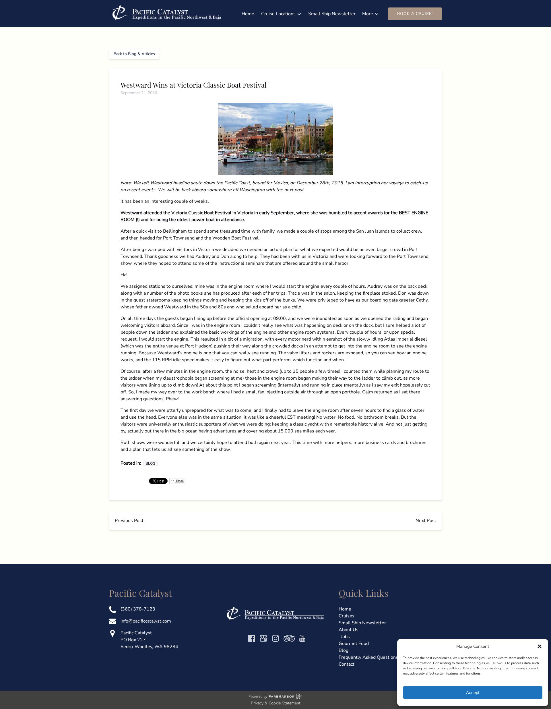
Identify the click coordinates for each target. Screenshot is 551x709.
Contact (346, 664)
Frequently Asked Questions (368, 657)
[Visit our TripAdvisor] (289, 638)
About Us (348, 630)
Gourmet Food (354, 643)
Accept (472, 692)
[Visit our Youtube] (302, 638)
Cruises (346, 616)
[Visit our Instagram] (275, 638)
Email (179, 481)
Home (248, 14)
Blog (150, 463)
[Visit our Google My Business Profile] (263, 638)
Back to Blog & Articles (134, 54)
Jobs (345, 636)
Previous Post (129, 520)
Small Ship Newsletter (332, 14)
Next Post (426, 520)
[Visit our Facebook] (251, 638)
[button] (539, 646)
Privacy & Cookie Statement (275, 703)
